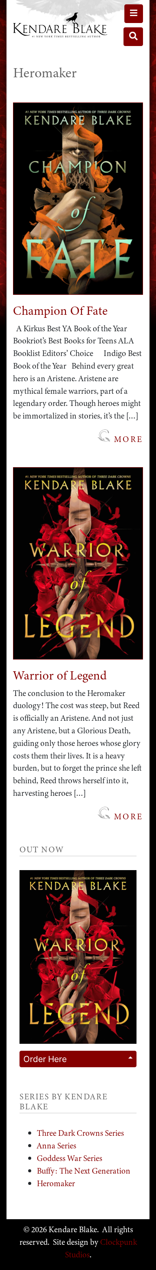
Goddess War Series (69, 1158)
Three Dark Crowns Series (80, 1133)
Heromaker (56, 1183)
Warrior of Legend (60, 675)
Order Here (45, 1059)
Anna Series (56, 1145)
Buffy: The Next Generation (83, 1171)
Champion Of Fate (60, 310)
